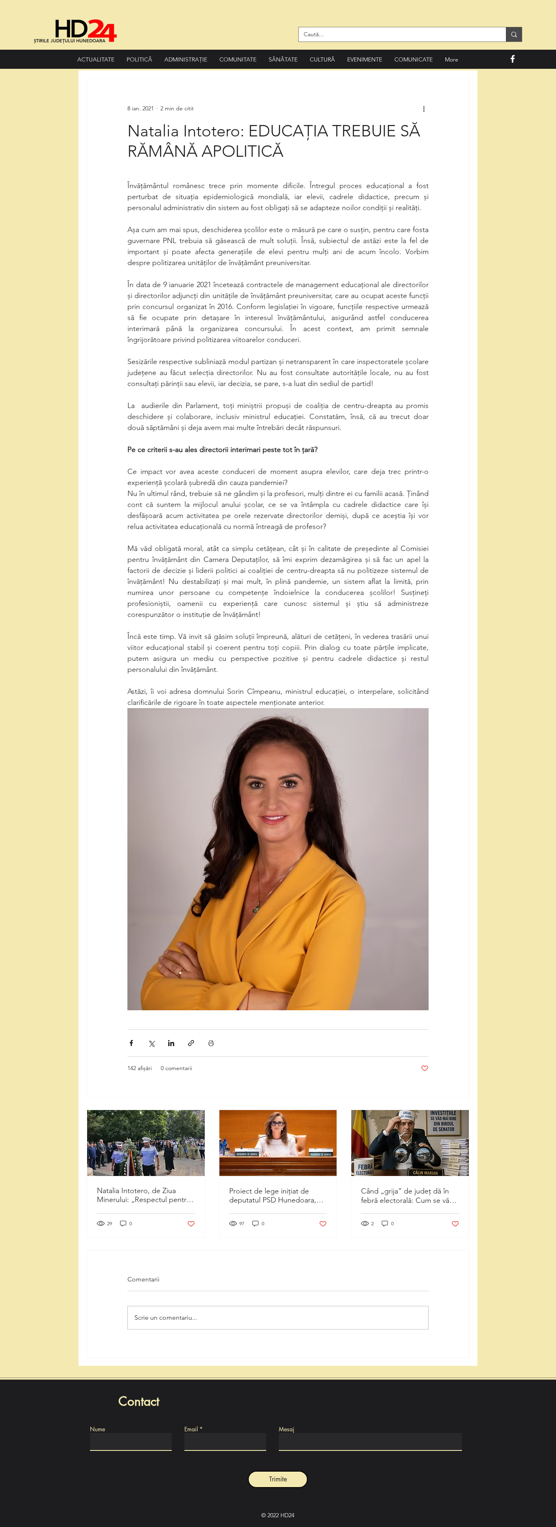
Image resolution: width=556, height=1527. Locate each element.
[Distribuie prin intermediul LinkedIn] (171, 1043)
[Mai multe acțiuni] (424, 108)
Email (191, 1429)
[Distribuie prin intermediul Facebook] (131, 1043)
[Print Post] (211, 1043)
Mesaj (286, 1429)
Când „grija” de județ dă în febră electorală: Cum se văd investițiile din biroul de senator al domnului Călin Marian (407, 1196)
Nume (97, 1429)
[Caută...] (514, 34)
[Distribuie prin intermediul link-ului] (191, 1043)
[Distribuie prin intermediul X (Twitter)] (151, 1043)
